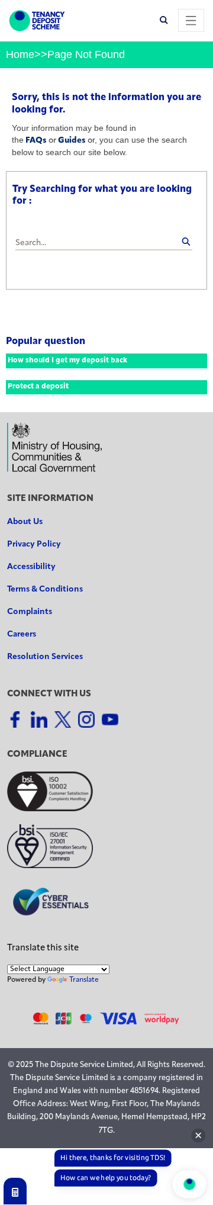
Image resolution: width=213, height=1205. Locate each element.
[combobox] (103, 243)
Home (20, 54)
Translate (84, 980)
